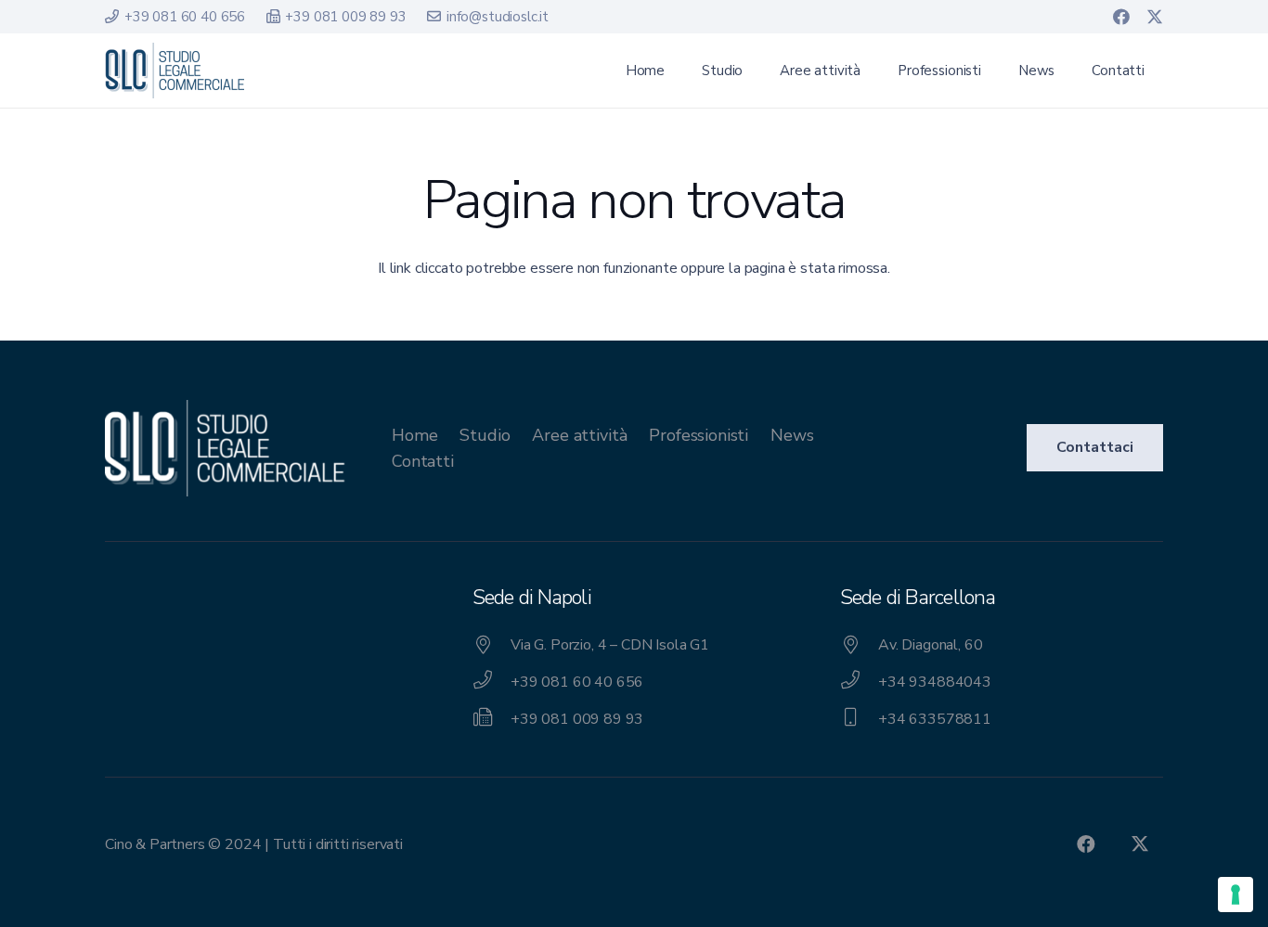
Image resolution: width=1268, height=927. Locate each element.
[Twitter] (1154, 16)
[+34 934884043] (859, 682)
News (791, 435)
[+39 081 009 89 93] (491, 719)
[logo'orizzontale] (174, 70)
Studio (484, 435)
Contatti (423, 461)
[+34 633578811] (859, 719)
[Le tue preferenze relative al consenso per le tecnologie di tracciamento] (1235, 894)
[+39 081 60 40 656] (491, 682)
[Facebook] (1121, 16)
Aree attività (579, 435)
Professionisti (698, 435)
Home (414, 435)
